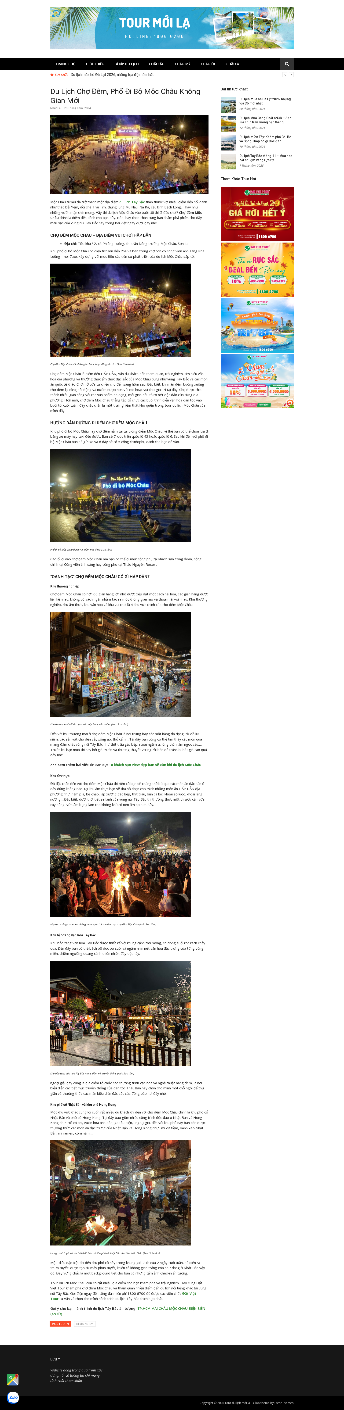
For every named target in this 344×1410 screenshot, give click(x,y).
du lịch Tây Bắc (132, 202)
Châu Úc (208, 63)
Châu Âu (157, 63)
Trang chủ (65, 63)
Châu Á (232, 63)
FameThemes (284, 1403)
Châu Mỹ (182, 63)
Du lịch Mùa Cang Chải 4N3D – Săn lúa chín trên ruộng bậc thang (123, 74)
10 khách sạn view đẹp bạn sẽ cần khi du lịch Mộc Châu (155, 764)
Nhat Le (55, 108)
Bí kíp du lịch (127, 63)
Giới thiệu (95, 63)
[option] (182, 74)
